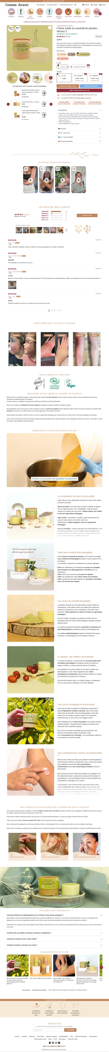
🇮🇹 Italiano (54, 1046)
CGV (71, 1036)
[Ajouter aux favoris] (50, 28)
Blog (50, 1039)
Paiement (32, 1036)
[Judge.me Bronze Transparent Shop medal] (87, 228)
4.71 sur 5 (26, 214)
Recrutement (93, 1036)
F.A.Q (55, 1039)
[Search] (75, 5)
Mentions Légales (51, 1036)
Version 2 (99, 36)
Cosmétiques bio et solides (39, 990)
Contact (17, 1036)
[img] (12, 240)
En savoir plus (25, 96)
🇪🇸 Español (61, 1046)
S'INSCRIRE (70, 1030)
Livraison (24, 1036)
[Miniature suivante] (50, 78)
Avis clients (40, 1036)
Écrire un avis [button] (87, 215)
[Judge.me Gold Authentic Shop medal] (78, 228)
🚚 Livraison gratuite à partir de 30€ (54, 1000)
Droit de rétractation (81, 1036)
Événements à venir (40, 1039)
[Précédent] (8, 104)
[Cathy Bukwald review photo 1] (12, 285)
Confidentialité (63, 1036)
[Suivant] (100, 13)
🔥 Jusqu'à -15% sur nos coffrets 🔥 (54, 1)
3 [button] (54, 310)
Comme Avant (26, 990)
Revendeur (62, 1039)
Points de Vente (72, 1039)
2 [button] (51, 310)
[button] (61, 36)
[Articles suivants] (101, 967)
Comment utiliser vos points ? (83, 98)
